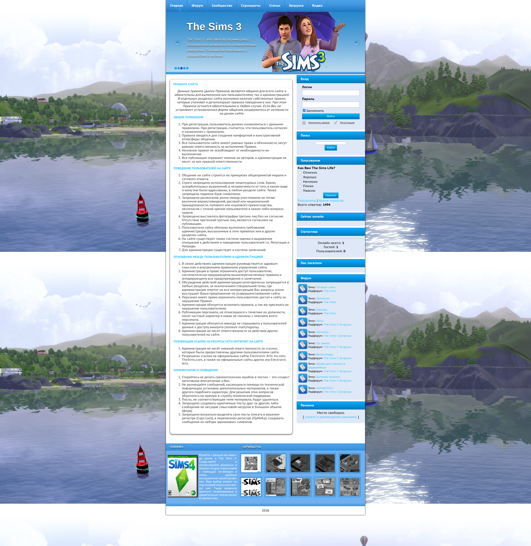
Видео (317, 5)
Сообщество (222, 5)
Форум (197, 5)
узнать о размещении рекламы (331, 417)
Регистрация (347, 122)
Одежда (321, 309)
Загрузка (296, 5)
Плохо (308, 186)
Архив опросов (331, 200)
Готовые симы (325, 287)
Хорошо (309, 177)
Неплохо (310, 181)
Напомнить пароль (319, 122)
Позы (319, 321)
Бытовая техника (328, 377)
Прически (322, 298)
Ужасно (309, 190)
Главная (176, 5)
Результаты (307, 200)
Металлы (322, 332)
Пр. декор (322, 343)
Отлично (310, 172)
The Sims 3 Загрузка (337, 324)
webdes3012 (324, 388)
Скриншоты (251, 5)
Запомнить (315, 110)
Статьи (274, 5)
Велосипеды (324, 354)
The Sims (330, 291)
